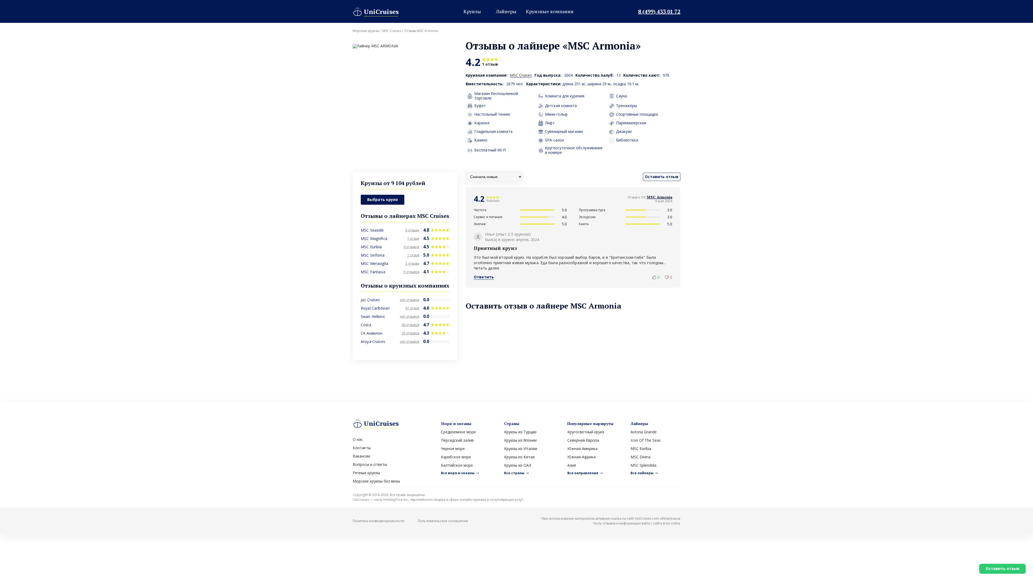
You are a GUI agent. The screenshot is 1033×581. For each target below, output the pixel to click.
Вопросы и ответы (370, 464)
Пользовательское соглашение (443, 521)
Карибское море (456, 456)
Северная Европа (583, 440)
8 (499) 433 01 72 (659, 11)
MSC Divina (640, 456)
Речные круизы (366, 472)
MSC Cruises (392, 31)
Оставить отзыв (1002, 568)
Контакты (362, 447)
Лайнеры (506, 11)
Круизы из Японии (520, 440)
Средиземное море (458, 431)
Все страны (514, 473)
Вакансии (361, 456)
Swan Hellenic (373, 316)
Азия (571, 465)
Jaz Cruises (370, 299)
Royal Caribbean (375, 308)
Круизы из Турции (520, 431)
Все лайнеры (642, 473)
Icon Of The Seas (646, 440)
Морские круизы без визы (376, 481)
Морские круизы (366, 31)
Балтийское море (457, 465)
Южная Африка (581, 456)
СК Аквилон (371, 333)
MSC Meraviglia (374, 263)
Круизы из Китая (519, 456)
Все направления (582, 473)
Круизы (472, 11)
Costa (366, 324)
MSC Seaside (372, 230)
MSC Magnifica (374, 238)
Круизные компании (550, 11)
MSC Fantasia (373, 271)
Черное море (453, 448)
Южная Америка (582, 448)
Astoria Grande (644, 431)
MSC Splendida (643, 465)
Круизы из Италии (520, 448)
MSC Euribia (371, 246)
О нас (358, 439)
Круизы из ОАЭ (517, 465)
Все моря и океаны (458, 473)
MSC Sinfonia (372, 255)
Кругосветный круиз (585, 431)
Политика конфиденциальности (378, 521)
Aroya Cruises (373, 341)
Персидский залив (457, 440)
